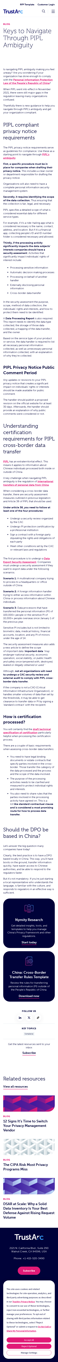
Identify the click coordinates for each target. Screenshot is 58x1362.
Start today (29, 942)
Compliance (29, 1034)
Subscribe (29, 1053)
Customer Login (46, 4)
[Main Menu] (53, 11)
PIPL (6, 461)
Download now (29, 996)
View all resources (15, 1086)
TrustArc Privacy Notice (23, 1301)
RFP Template (27, 4)
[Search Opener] (43, 11)
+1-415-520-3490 (33, 1258)
